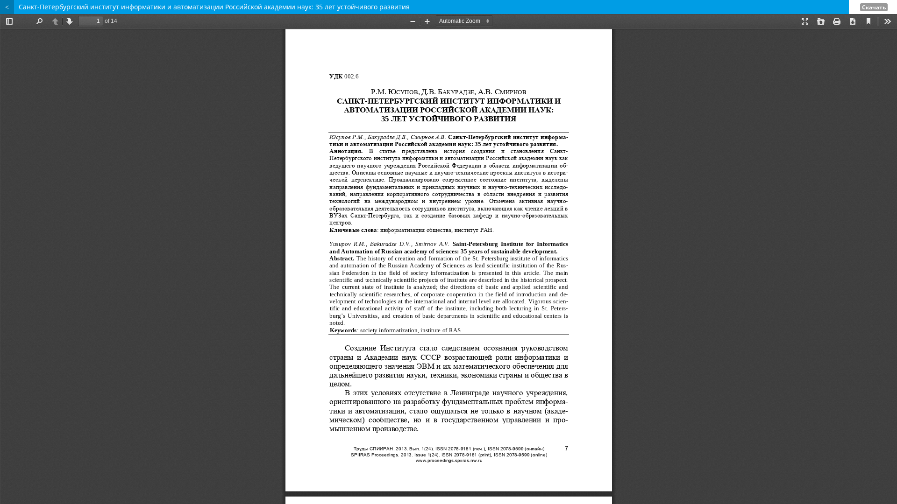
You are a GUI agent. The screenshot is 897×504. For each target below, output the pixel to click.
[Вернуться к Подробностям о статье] (7, 7)
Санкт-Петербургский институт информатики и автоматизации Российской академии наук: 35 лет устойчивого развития (214, 6)
